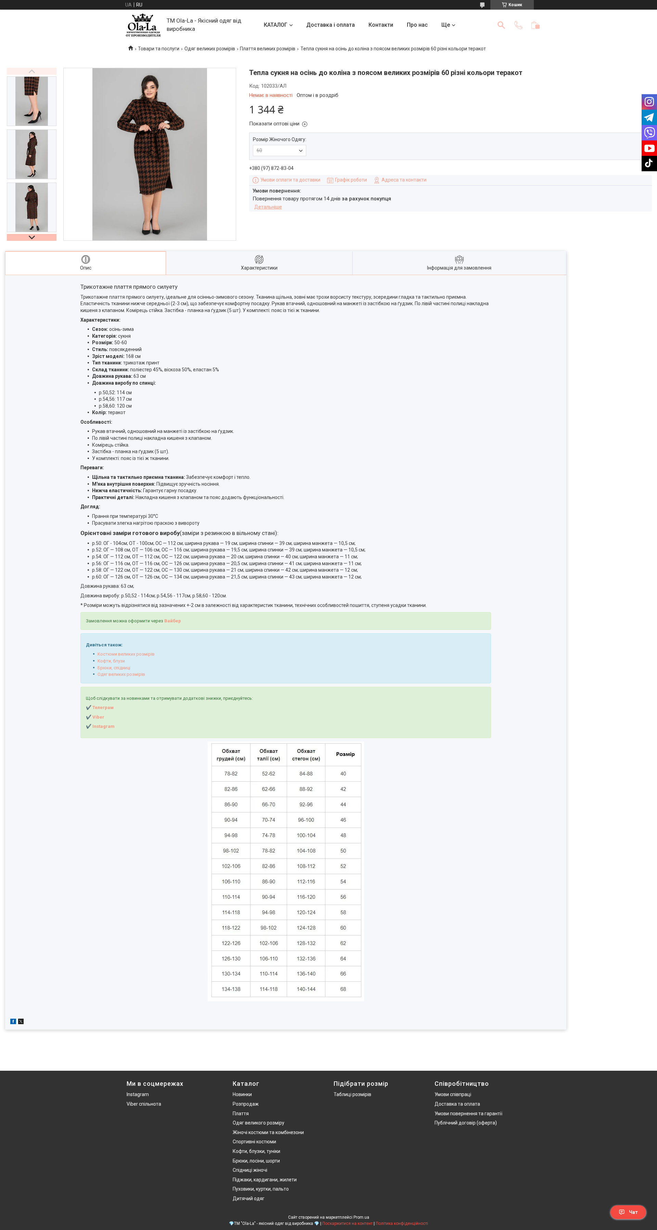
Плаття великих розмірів (267, 48)
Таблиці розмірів (352, 1094)
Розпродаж (246, 1104)
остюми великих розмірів (127, 654)
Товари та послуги (158, 48)
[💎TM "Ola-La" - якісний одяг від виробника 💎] (143, 25)
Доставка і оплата (330, 25)
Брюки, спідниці (114, 667)
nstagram (104, 726)
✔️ (88, 726)
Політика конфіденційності (402, 1223)
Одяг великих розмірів (209, 48)
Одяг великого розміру (258, 1123)
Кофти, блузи (111, 660)
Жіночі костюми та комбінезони (268, 1132)
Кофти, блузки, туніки (256, 1151)
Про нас (417, 25)
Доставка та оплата (457, 1104)
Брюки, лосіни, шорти (256, 1161)
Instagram (138, 1094)
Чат (633, 1212)
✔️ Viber (95, 717)
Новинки (242, 1094)
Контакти (381, 25)
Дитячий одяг (249, 1198)
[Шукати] (501, 25)
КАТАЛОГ (275, 25)
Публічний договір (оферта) (466, 1123)
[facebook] (13, 1022)
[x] (21, 1022)
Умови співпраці (453, 1094)
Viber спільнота (144, 1104)
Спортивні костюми (254, 1141)
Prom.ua (361, 1217)
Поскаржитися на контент (347, 1223)
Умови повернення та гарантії (468, 1113)
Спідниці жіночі (250, 1170)
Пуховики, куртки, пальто (261, 1189)
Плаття (241, 1113)
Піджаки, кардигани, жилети (265, 1179)
